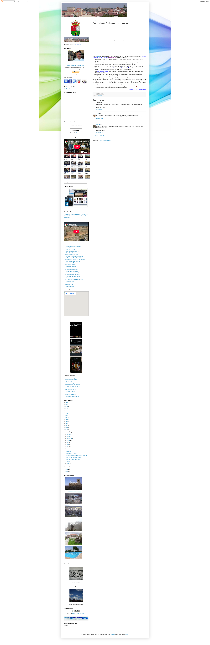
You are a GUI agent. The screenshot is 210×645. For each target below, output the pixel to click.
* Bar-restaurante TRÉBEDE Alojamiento (74, 279)
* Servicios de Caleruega (70, 249)
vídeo (98, 56)
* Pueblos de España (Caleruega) (72, 276)
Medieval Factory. (100, 118)
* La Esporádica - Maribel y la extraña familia (75, 259)
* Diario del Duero (69, 284)
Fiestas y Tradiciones (82, 214)
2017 (66, 415)
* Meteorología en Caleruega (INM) (73, 246)
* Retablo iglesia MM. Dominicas (72, 386)
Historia (82, 215)
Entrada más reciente (98, 138)
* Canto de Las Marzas (70, 391)
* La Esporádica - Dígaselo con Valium (73, 257)
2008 (66, 466)
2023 (66, 404)
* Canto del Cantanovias (70, 394)
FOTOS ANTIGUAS (76, 582)
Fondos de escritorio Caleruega (76, 604)
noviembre (69, 434)
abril (68, 448)
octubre (68, 436)
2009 (66, 431)
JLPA (97, 113)
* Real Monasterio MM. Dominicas (72, 384)
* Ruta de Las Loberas (70, 283)
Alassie (98, 124)
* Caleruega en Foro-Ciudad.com (72, 274)
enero (68, 463)
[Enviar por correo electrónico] (97, 94)
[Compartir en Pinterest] (103, 94)
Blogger (126, 634)
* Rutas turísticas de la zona (71, 254)
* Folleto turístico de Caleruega (72, 396)
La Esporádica (67, 217)
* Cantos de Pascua (69, 393)
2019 (66, 412)
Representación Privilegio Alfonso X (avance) (76, 455)
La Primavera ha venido (71, 453)
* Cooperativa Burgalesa (70, 266)
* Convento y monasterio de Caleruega (74, 256)
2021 (66, 408)
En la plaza (68, 451)
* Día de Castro (68, 381)
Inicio (120, 138)
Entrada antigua (142, 138)
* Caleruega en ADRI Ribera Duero (73, 268)
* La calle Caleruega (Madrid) (71, 383)
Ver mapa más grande (68, 317)
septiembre (69, 438)
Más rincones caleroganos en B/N (74, 457)
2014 (66, 421)
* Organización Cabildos (70, 389)
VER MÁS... (67, 560)
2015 (66, 419)
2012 (66, 425)
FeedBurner (79, 132)
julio (68, 442)
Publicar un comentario (100, 135)
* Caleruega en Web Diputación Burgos (74, 273)
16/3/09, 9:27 (99, 109)
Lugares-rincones (75, 215)
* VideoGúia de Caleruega (71, 252)
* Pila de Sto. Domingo (70, 378)
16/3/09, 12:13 (99, 120)
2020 (66, 410)
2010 (66, 429)
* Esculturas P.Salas (69, 281)
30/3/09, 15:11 (99, 132)
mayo (68, 446)
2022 (66, 406)
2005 (66, 471)
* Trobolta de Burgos (69, 286)
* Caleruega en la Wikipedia (71, 271)
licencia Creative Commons (78, 613)
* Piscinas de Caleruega (70, 264)
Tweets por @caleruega (69, 88)
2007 (66, 468)
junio (68, 444)
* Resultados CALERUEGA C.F (72, 251)
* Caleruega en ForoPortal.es (71, 269)
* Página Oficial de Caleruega (72, 247)
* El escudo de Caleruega (71, 388)
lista (130, 78)
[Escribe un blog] (98, 94)
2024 (66, 402)
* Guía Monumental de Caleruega (72, 261)
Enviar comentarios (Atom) (105, 140)
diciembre (69, 432)
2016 (66, 417)
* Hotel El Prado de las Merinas (72, 278)
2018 (66, 413)
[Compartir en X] (100, 94)
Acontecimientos (99, 95)
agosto (68, 440)
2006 (66, 469)
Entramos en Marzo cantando (73, 459)
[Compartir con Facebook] (101, 94)
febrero (68, 461)
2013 (66, 423)
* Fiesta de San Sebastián (71, 379)
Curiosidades (67, 215)
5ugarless (112, 634)
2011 (66, 427)
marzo (68, 450)
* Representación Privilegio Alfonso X (73, 262)
